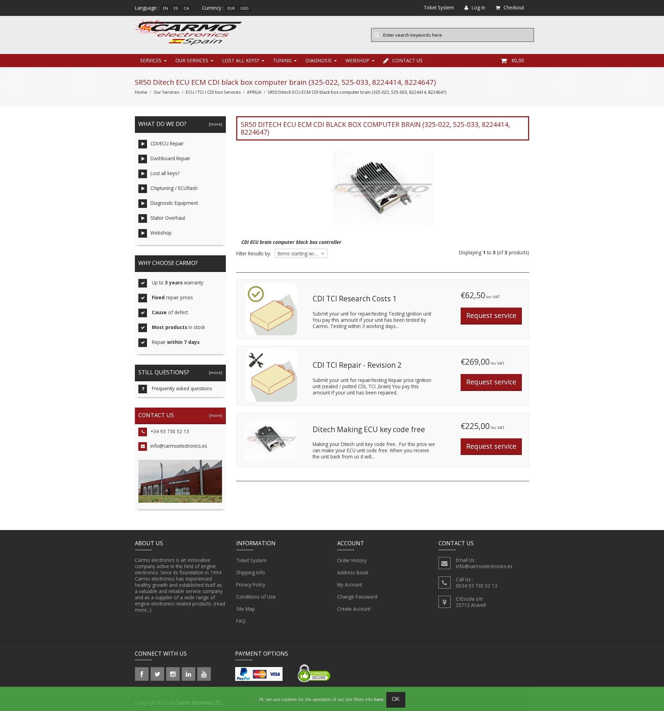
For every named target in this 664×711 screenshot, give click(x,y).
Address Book (352, 572)
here (378, 699)
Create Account (353, 608)
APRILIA (254, 92)
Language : (147, 7)
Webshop (357, 60)
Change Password (357, 596)
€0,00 (517, 60)
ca (186, 8)
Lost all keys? (240, 60)
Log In (478, 7)
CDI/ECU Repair (167, 143)
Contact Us (407, 60)
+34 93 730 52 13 (169, 431)
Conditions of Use (256, 596)
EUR (231, 8)
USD (244, 8)
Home (141, 92)
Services (151, 60)
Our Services (191, 60)
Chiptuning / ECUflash (173, 188)
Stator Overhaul (167, 218)
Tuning (282, 60)
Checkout (514, 7)
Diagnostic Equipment (174, 203)
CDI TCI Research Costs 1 (355, 298)
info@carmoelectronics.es (178, 446)
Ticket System (251, 560)
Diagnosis (318, 60)
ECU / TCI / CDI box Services (213, 92)
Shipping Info (250, 572)
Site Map (245, 608)
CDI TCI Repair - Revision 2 (357, 365)
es (176, 8)
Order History (352, 560)
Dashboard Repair (170, 158)
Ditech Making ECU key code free (369, 429)
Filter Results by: (253, 253)
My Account (349, 584)
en (165, 8)
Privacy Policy (250, 584)
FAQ (241, 621)
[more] (214, 124)
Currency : (213, 7)
